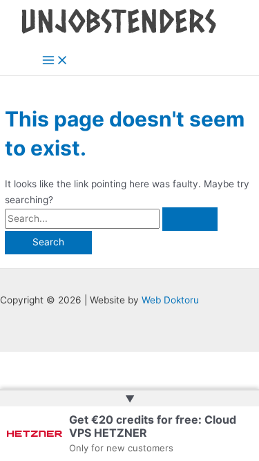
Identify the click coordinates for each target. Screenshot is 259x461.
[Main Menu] (55, 61)
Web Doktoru (170, 299)
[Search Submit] (190, 219)
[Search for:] (111, 218)
